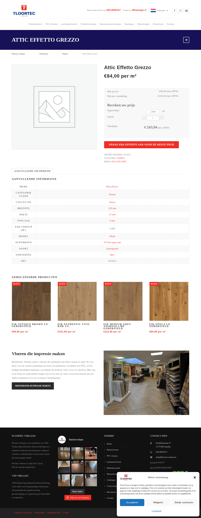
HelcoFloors (118, 161)
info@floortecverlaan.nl (166, 457)
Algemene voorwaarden (23, 513)
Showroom (158, 24)
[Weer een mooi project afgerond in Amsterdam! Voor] (77, 453)
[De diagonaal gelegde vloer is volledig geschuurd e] (64, 453)
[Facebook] (174, 11)
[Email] (186, 11)
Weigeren (158, 502)
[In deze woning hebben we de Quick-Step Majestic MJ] (77, 467)
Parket (121, 158)
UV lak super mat (112, 242)
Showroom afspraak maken (33, 386)
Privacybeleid (39, 513)
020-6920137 (161, 452)
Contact (170, 24)
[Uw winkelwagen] (186, 40)
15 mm (112, 214)
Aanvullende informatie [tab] (32, 171)
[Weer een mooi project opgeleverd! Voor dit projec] (64, 467)
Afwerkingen (143, 24)
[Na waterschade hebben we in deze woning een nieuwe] (77, 480)
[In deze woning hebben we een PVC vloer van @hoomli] (64, 480)
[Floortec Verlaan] (24, 11)
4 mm (112, 220)
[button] (194, 477)
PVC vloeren (51, 24)
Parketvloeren (35, 24)
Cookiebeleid (156, 511)
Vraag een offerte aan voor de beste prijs (141, 144)
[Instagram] (180, 11)
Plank (112, 236)
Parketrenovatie (88, 24)
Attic (112, 255)
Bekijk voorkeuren (184, 502)
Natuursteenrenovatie (110, 24)
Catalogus (129, 24)
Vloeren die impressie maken (38, 353)
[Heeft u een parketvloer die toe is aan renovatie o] (91, 453)
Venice (112, 202)
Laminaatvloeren (69, 24)
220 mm (112, 208)
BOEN (16, 284)
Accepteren (132, 502)
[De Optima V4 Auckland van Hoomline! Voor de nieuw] (91, 480)
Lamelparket (112, 248)
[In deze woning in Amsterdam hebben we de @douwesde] (91, 467)
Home (109, 444)
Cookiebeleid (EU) (54, 513)
